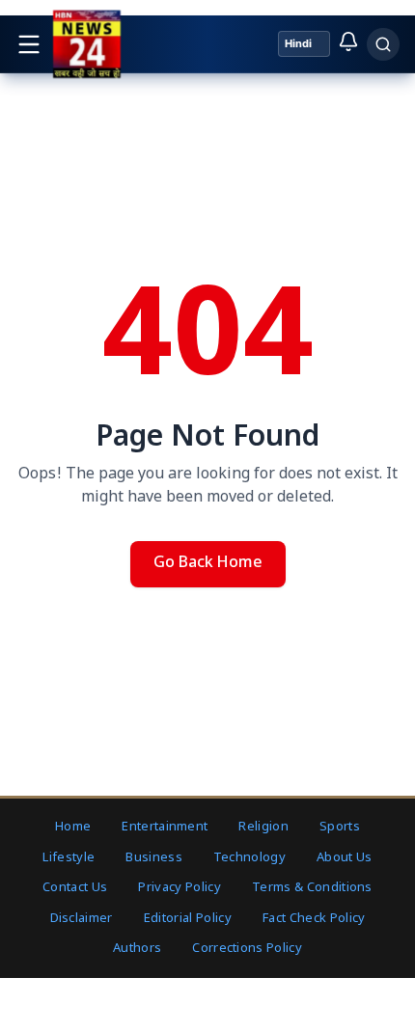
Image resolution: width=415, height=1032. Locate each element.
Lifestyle (68, 858)
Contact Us (74, 888)
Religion (263, 827)
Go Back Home (208, 564)
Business (153, 858)
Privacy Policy (179, 888)
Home (73, 827)
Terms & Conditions (312, 888)
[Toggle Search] (383, 44)
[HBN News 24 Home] (86, 43)
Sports (339, 827)
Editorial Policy (188, 918)
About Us (345, 858)
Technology (249, 858)
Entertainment (165, 827)
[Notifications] (348, 41)
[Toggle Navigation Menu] (28, 44)
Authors (137, 948)
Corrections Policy (247, 948)
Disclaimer (81, 918)
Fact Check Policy (314, 918)
